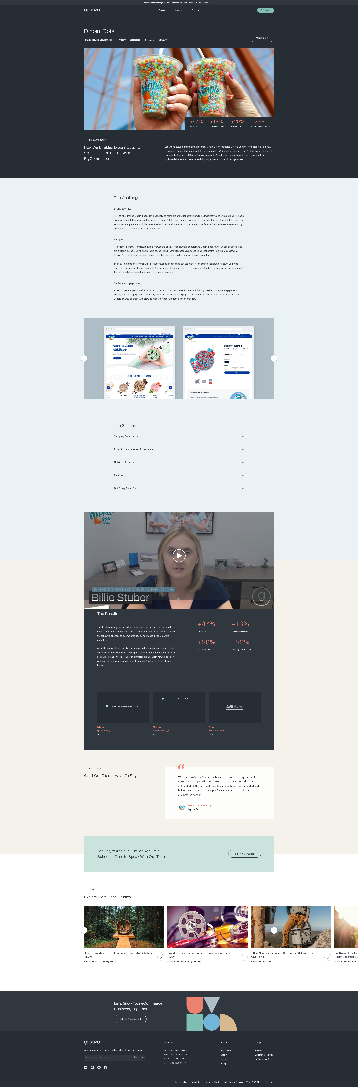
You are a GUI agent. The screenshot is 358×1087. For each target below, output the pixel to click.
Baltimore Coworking (264, 1055)
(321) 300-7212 (179, 1063)
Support (259, 1042)
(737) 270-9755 (177, 1059)
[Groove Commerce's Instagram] (92, 1067)
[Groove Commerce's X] (99, 1067)
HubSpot (224, 1063)
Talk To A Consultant (244, 853)
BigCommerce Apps (263, 1059)
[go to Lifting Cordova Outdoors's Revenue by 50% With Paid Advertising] (327, 957)
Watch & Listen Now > (204, 3)
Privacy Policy (181, 1082)
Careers (195, 10)
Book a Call (266, 10)
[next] (274, 358)
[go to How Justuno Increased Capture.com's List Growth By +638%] (244, 957)
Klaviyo (224, 1059)
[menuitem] (163, 10)
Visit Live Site (261, 37)
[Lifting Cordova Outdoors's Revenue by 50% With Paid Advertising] (291, 927)
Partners (225, 1042)
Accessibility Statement (216, 1082)
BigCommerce (227, 1050)
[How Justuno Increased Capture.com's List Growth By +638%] (207, 927)
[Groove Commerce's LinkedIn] (85, 1067)
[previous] (84, 358)
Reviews (258, 1050)
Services (162, 10)
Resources (179, 10)
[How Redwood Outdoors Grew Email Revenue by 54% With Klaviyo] (124, 927)
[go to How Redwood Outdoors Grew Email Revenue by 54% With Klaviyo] (160, 957)
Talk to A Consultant (130, 1019)
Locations (169, 1042)
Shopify (224, 1055)
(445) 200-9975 (182, 1054)
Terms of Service (196, 1082)
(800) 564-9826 (181, 1050)
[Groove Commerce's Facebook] (105, 1067)
